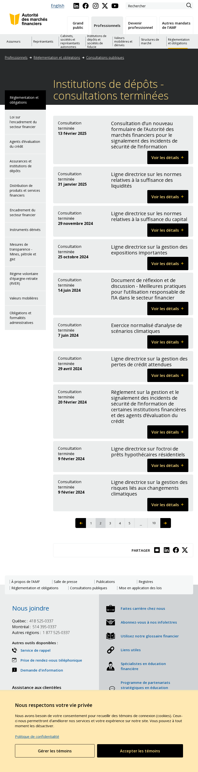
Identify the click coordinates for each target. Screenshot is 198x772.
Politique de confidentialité (37, 736)
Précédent (80, 523)
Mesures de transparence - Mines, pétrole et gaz (23, 251)
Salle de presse (65, 582)
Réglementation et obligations (57, 57)
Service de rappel (35, 650)
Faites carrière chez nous (143, 608)
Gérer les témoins (55, 751)
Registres (146, 582)
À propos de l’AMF (25, 582)
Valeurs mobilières (24, 298)
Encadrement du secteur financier (22, 212)
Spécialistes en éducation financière (143, 666)
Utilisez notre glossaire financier (150, 636)
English (57, 5)
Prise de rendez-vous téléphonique (51, 660)
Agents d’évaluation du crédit (25, 144)
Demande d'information (42, 670)
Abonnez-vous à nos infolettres (149, 622)
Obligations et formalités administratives (21, 318)
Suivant (165, 523)
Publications (105, 582)
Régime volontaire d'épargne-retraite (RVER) (24, 278)
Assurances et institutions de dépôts (21, 166)
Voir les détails (169, 159)
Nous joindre (30, 608)
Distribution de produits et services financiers (25, 190)
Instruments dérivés (25, 229)
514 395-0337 (34, 626)
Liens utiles (131, 649)
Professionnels (16, 57)
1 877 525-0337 (41, 632)
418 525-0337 (32, 621)
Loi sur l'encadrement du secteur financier (23, 122)
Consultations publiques (105, 57)
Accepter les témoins (140, 751)
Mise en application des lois (140, 588)
